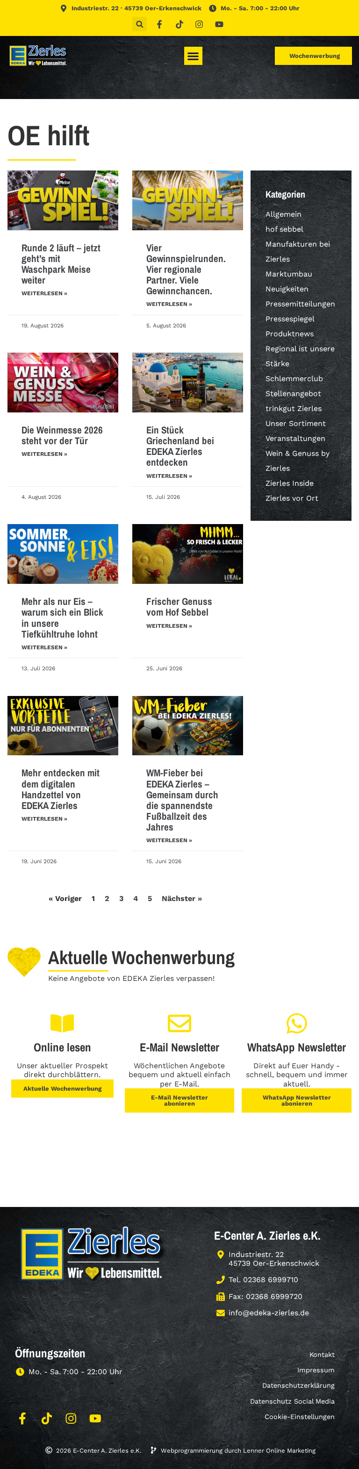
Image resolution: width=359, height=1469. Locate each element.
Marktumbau (289, 274)
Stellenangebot (293, 393)
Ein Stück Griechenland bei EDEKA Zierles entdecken (180, 446)
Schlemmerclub (294, 378)
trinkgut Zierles (294, 408)
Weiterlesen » (44, 293)
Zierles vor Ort (292, 498)
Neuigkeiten (287, 288)
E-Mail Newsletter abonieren (179, 1100)
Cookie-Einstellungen (300, 1416)
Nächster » (182, 898)
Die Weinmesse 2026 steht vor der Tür (62, 435)
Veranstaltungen (295, 438)
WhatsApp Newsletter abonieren (297, 1100)
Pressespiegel (290, 318)
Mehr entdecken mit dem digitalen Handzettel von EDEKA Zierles (61, 789)
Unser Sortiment (296, 423)
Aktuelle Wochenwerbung (62, 1088)
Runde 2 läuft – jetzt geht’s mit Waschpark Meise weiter (61, 264)
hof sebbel (284, 229)
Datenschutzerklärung (298, 1385)
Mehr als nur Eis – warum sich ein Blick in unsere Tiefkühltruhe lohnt (62, 617)
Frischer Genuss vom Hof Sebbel (179, 607)
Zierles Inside (290, 483)
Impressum (316, 1370)
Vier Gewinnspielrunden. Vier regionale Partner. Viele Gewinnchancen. (186, 269)
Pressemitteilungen (300, 303)
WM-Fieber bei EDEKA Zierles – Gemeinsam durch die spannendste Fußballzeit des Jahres (182, 799)
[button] (139, 24)
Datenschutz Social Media (292, 1401)
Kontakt (322, 1354)
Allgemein (284, 214)
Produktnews (290, 333)
